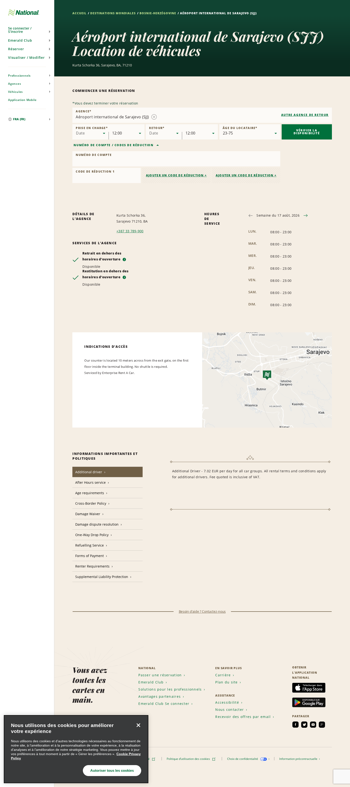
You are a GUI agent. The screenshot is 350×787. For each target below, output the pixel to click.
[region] (76, 749)
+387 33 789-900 (130, 231)
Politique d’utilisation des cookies (189, 759)
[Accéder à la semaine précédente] (250, 215)
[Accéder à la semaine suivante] (305, 215)
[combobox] (202, 115)
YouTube (313, 724)
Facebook (295, 724)
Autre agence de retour (305, 115)
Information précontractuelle (298, 759)
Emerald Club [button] (20, 40)
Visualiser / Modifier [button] (26, 57)
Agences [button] (14, 84)
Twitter (304, 724)
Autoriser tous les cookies (112, 770)
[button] (27, 30)
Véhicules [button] (15, 92)
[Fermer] (138, 725)
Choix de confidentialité (243, 759)
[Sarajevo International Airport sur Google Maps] (267, 380)
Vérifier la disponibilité (307, 131)
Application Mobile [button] (22, 100)
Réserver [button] (16, 49)
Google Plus (322, 724)
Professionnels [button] (19, 76)
